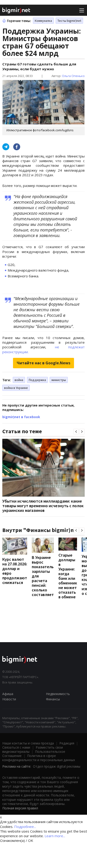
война (19, 380)
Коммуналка (43, 21)
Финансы (53, 699)
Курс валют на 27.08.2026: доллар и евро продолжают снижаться (14, 571)
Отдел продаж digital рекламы (56, 766)
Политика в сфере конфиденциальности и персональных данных (38, 757)
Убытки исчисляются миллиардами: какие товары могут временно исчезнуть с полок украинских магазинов (43, 505)
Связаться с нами (16, 747)
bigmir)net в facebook (21, 417)
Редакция (66, 743)
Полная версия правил (20, 808)
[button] (76, 431)
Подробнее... (25, 826)
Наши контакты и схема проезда (28, 743)
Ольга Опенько (73, 76)
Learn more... (55, 835)
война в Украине (16, 388)
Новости (9, 699)
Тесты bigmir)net (69, 21)
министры (59, 380)
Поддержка (37, 380)
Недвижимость (58, 694)
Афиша (7, 694)
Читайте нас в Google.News (43, 362)
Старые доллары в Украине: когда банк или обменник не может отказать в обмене (67, 575)
